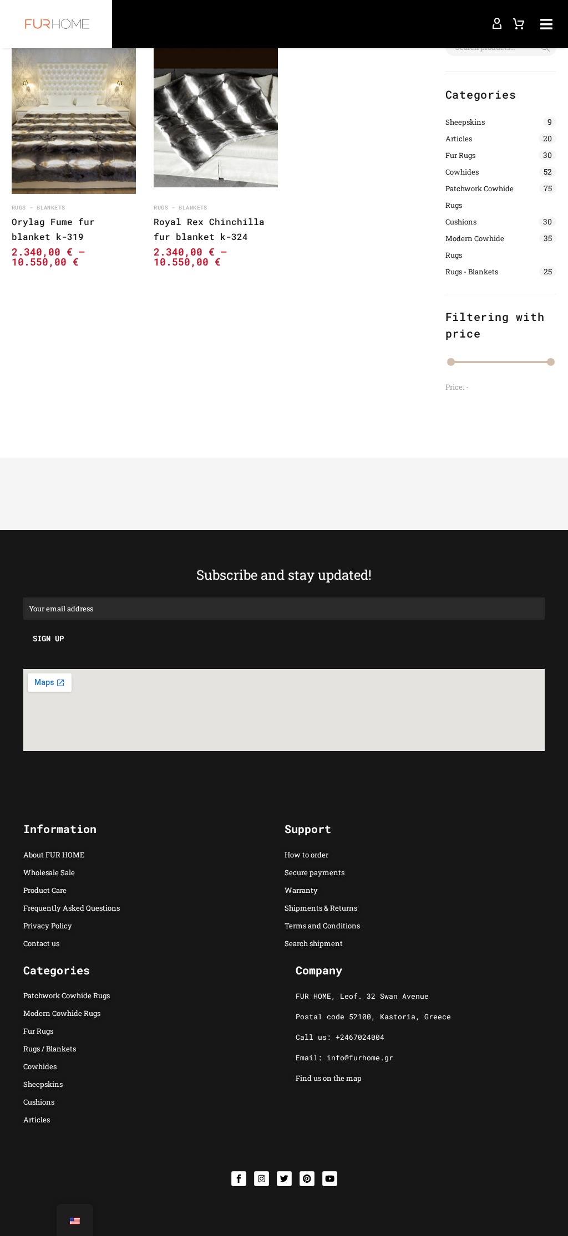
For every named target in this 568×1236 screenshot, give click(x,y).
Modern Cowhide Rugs (474, 246)
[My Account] (497, 23)
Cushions (460, 222)
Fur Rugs (460, 155)
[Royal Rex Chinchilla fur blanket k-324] (216, 116)
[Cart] (518, 23)
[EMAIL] (284, 607)
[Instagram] (261, 1178)
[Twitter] (284, 1178)
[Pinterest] (307, 1178)
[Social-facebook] (238, 1178)
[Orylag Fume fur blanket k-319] (74, 116)
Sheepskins (465, 122)
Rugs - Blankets (471, 272)
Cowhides (462, 172)
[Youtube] (329, 1178)
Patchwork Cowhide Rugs (479, 196)
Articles (458, 139)
